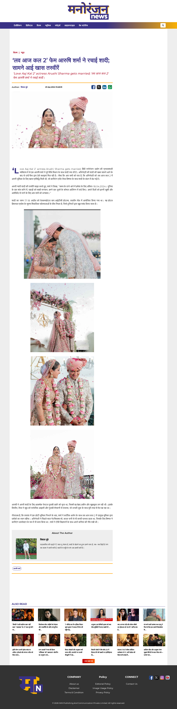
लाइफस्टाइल (70, 25)
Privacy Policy (103, 692)
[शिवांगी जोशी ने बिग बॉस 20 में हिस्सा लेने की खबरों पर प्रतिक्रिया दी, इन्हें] (102, 640)
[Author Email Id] (50, 539)
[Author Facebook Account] (55, 539)
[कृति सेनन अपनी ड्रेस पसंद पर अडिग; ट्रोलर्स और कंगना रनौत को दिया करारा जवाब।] (23, 640)
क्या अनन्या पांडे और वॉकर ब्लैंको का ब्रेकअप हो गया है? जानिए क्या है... (128, 627)
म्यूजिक (48, 25)
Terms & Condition (74, 692)
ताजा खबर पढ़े (88, 661)
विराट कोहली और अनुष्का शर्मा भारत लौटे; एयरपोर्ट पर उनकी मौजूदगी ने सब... (74, 652)
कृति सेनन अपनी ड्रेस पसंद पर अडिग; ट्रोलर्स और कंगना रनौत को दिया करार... (22, 652)
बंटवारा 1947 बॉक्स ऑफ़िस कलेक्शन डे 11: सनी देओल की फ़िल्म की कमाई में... (126, 652)
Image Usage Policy (103, 688)
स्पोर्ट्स (57, 25)
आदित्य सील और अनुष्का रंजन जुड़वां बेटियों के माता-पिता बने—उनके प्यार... (153, 652)
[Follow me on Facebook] (30, 87)
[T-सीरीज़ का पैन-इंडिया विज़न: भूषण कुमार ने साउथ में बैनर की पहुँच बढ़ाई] (75, 615)
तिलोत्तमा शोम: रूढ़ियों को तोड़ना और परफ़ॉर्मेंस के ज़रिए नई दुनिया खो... (48, 627)
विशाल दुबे (24, 87)
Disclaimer (74, 688)
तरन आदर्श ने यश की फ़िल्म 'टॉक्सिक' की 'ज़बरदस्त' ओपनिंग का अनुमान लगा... (48, 652)
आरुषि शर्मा (16, 568)
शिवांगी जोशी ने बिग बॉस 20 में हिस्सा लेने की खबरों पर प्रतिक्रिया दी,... (101, 652)
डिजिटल (29, 25)
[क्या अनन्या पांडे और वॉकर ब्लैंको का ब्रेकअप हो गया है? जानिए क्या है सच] (128, 615)
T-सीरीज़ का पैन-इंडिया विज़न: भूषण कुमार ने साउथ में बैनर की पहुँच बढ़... (74, 627)
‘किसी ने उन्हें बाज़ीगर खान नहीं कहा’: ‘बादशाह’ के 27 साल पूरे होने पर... (22, 627)
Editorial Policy (102, 684)
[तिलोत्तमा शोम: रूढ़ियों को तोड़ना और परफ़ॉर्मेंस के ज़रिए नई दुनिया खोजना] (49, 615)
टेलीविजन (18, 25)
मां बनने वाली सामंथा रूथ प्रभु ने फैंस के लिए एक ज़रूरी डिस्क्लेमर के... (153, 627)
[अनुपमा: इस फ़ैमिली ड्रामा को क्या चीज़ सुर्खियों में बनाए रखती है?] (102, 615)
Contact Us (131, 684)
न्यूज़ (22, 52)
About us (74, 684)
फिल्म (39, 25)
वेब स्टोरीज (83, 25)
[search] (163, 25)
